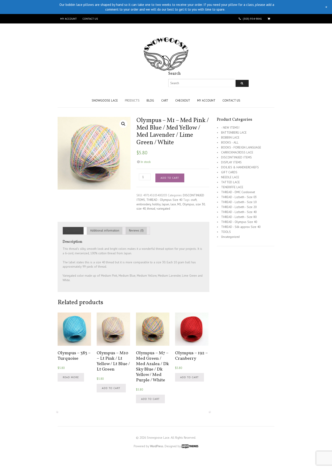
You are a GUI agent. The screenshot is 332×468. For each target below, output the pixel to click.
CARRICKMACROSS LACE (237, 152)
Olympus (188, 204)
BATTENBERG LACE (234, 132)
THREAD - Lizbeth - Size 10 (239, 202)
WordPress (156, 446)
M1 (179, 204)
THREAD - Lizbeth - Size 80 (239, 217)
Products (132, 100)
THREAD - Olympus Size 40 (164, 200)
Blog (150, 100)
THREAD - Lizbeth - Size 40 (239, 212)
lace (173, 204)
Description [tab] (73, 230)
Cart (164, 100)
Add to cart (170, 177)
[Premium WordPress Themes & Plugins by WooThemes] (190, 446)
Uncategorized (230, 237)
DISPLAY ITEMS (231, 162)
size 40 (141, 208)
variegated (163, 208)
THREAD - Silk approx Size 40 (240, 227)
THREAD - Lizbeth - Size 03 (239, 197)
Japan (165, 204)
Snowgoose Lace (105, 100)
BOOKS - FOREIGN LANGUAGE (241, 147)
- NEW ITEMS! (230, 127)
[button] (123, 124)
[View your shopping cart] (269, 18)
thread (151, 208)
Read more (71, 377)
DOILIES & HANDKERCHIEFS (240, 167)
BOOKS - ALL (229, 142)
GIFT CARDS (229, 172)
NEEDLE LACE (230, 177)
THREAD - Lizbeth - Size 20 (239, 207)
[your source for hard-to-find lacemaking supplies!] (166, 69)
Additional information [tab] (104, 230)
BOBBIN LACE (230, 137)
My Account (68, 18)
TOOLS (226, 232)
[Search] (242, 83)
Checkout (182, 100)
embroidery (143, 204)
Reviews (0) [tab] (136, 230)
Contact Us (90, 18)
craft (194, 200)
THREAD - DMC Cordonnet (238, 192)
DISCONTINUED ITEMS (236, 157)
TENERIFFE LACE (232, 187)
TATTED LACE (230, 182)
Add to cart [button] (111, 388)
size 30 (200, 204)
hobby (156, 204)
